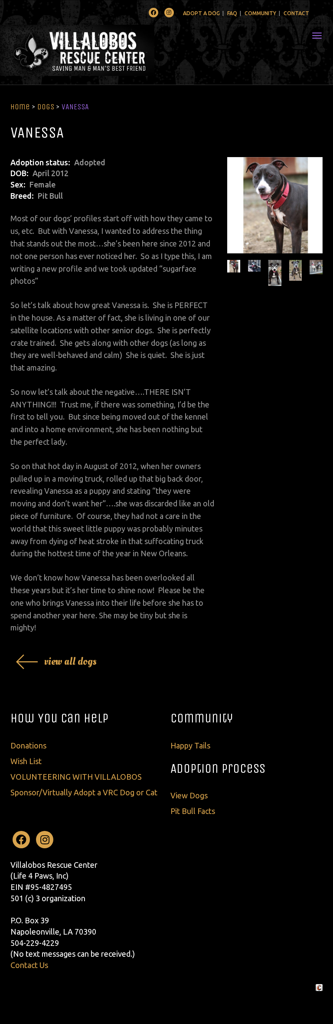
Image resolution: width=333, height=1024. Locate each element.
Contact (296, 13)
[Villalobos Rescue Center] (103, 50)
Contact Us (29, 965)
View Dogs (189, 795)
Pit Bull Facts (192, 811)
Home (20, 107)
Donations (28, 745)
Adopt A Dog (201, 13)
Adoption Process (217, 768)
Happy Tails (190, 745)
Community (260, 13)
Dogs (45, 107)
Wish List (26, 761)
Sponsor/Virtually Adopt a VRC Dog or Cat (83, 792)
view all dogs (70, 661)
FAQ (232, 13)
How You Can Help (59, 718)
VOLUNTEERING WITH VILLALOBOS (76, 776)
